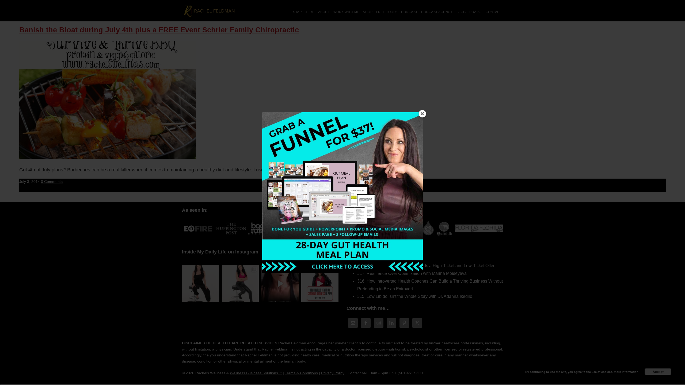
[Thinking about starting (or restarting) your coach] (319, 283)
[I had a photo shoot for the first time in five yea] (240, 283)
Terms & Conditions (301, 373)
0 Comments (52, 181)
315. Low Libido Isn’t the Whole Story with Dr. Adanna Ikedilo (414, 296)
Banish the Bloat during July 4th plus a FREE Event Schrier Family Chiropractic (159, 30)
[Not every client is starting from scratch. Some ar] (280, 283)
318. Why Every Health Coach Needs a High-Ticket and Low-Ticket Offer (425, 265)
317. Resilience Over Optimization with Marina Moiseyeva (412, 273)
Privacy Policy (332, 373)
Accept (658, 371)
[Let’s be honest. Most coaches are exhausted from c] (200, 283)
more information (626, 372)
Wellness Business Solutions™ (256, 373)
